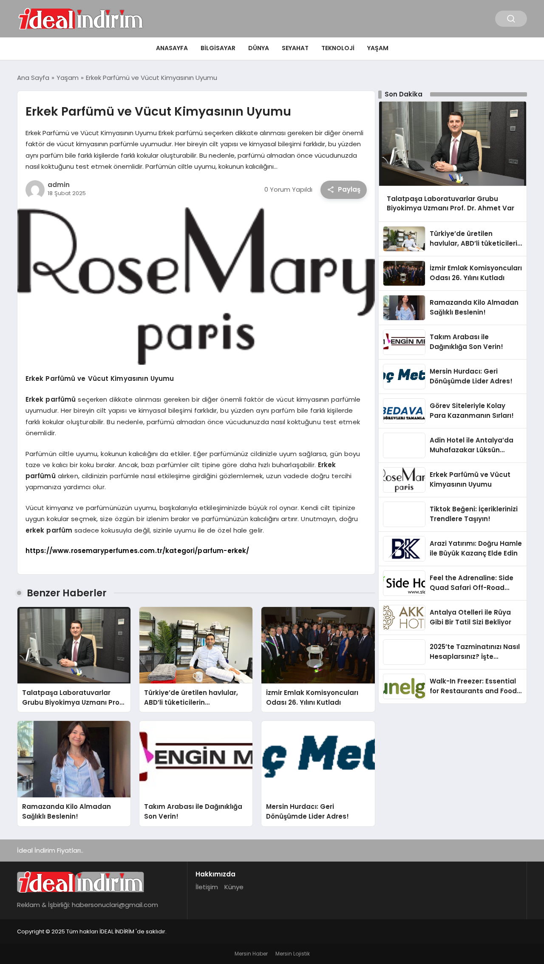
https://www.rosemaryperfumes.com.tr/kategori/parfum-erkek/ (137, 550)
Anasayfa (172, 48)
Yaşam (377, 48)
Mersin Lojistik (292, 953)
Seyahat (295, 48)
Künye (234, 886)
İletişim (207, 886)
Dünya (258, 48)
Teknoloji (337, 48)
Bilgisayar (218, 48)
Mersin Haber (251, 953)
